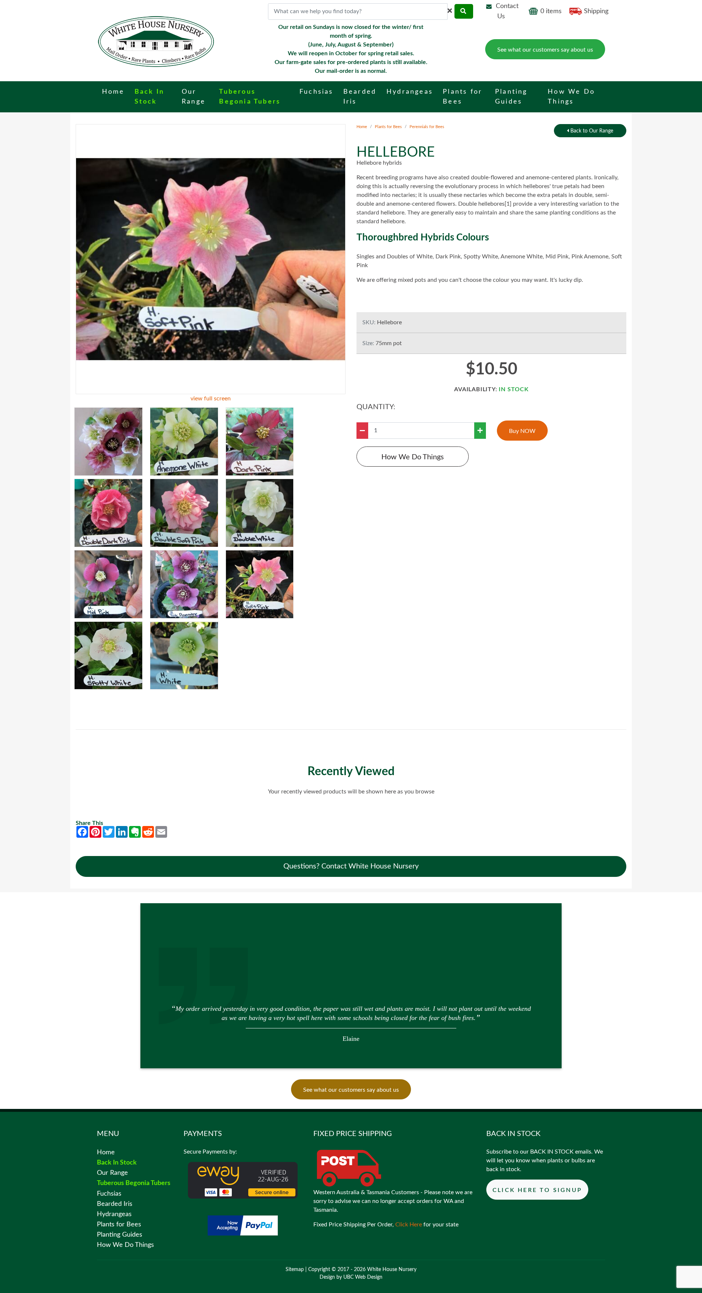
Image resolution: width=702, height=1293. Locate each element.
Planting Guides (119, 1235)
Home (361, 127)
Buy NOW (522, 431)
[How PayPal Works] (243, 1225)
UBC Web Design (362, 1277)
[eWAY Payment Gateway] (243, 1180)
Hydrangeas (114, 1214)
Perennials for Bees (427, 127)
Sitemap (295, 1269)
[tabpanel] (351, 1023)
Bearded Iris (114, 1204)
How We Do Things (412, 457)
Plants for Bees (388, 127)
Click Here (408, 1224)
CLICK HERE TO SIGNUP (537, 1190)
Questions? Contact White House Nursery (351, 866)
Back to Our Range (591, 131)
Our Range (112, 1173)
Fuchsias (109, 1194)
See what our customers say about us (545, 50)
